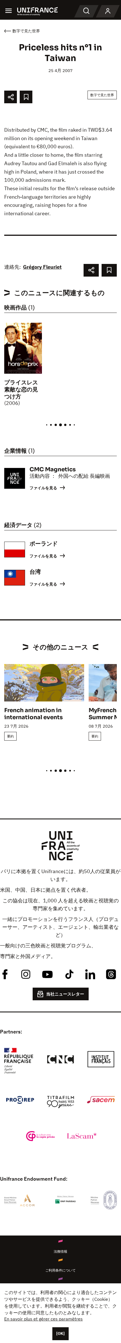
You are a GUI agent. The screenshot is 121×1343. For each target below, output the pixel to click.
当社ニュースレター (65, 994)
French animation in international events (33, 714)
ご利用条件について (60, 1270)
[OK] (60, 1333)
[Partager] (10, 97)
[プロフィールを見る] (107, 11)
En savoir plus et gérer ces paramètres (43, 1319)
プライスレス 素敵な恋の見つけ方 (24, 389)
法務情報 (60, 1251)
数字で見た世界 (102, 95)
